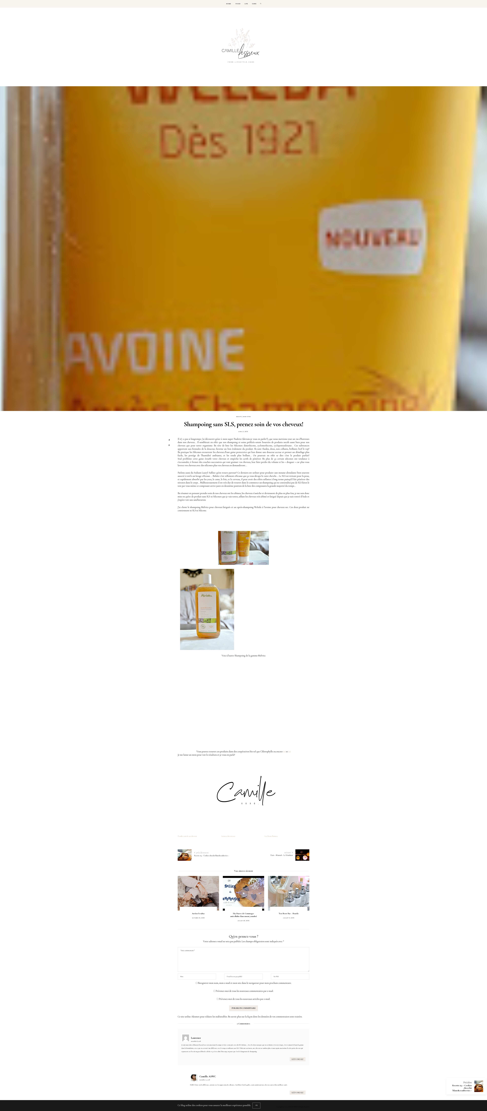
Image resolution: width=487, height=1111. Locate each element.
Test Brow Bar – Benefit (198, 913)
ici (284, 751)
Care (254, 4)
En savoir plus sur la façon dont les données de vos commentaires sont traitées (265, 1016)
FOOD (238, 4)
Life (246, 4)
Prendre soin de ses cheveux (187, 836)
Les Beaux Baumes (271, 836)
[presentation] (183, 897)
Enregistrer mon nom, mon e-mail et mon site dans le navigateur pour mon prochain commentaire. (244, 982)
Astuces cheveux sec (228, 836)
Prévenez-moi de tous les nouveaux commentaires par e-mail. (244, 990)
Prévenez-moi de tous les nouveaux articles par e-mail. (244, 998)
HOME (228, 4)
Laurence (196, 1037)
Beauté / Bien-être (243, 416)
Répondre (297, 1059)
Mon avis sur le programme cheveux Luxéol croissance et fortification (243, 916)
